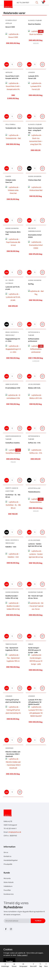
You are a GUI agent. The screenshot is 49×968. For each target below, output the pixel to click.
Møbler (30, 644)
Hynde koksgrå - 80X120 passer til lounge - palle (34, 650)
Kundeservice (9, 894)
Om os (6, 852)
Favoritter (7, 890)
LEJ (6, 64)
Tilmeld (38, 921)
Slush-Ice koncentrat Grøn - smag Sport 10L (35, 130)
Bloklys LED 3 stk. (34, 388)
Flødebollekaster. (34, 492)
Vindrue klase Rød (34, 180)
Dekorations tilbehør (35, 592)
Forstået (9, 961)
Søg (40, 966)
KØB (29, 168)
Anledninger (5, 966)
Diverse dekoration (34, 176)
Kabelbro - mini (10, 547)
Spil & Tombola (10, 124)
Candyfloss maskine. (12, 443)
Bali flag (31, 284)
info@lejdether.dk (14, 832)
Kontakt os (7, 856)
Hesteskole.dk (27, 940)
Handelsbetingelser (11, 860)
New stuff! (33, 966)
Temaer (14, 966)
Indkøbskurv (8, 886)
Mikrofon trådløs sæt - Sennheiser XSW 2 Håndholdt (12, 754)
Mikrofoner (9, 748)
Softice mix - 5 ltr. (34, 443)
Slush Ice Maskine (34, 24)
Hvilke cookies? (22, 955)
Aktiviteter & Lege (34, 488)
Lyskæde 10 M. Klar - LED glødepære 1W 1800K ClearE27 (35, 702)
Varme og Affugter (11, 384)
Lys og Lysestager (34, 384)
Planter (8, 176)
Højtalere (8, 72)
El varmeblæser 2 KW (12, 388)
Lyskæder (31, 72)
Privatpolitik (8, 864)
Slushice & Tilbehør (35, 20)
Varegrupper (23, 966)
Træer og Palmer (11, 644)
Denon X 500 (10, 27)
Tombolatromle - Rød (13, 128)
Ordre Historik (8, 882)
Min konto (7, 878)
